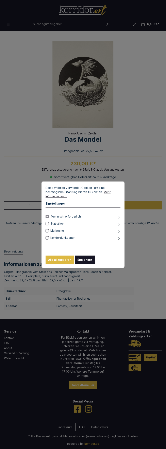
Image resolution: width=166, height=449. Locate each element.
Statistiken (57, 223)
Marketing (57, 230)
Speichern (84, 259)
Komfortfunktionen (62, 237)
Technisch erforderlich (65, 216)
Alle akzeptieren (59, 259)
